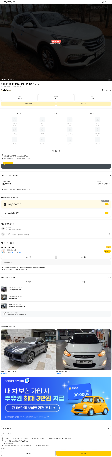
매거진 (83, 282)
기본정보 (56, 113)
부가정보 (92, 113)
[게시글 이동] (56, 289)
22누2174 (9, 2)
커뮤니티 (28, 282)
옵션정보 (19, 113)
